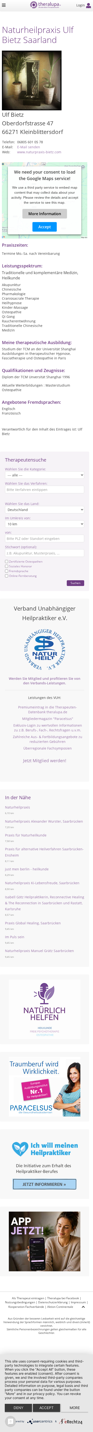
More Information (44, 213)
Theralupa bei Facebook (63, 1298)
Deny (18, 1407)
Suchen (75, 583)
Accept (44, 226)
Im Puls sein (14, 937)
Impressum (78, 1302)
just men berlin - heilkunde (27, 869)
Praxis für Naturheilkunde (25, 835)
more (75, 1407)
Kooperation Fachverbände (26, 1307)
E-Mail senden (28, 147)
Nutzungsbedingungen (20, 1302)
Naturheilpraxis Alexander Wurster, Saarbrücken (44, 821)
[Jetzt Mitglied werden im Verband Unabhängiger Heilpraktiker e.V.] (44, 649)
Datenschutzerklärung (53, 1302)
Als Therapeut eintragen (28, 1298)
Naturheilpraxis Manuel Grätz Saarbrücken (39, 950)
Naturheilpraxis (17, 807)
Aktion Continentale (60, 1307)
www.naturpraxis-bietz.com (39, 152)
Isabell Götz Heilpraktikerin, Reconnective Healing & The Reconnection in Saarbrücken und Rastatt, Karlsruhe (44, 903)
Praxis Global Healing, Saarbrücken (33, 923)
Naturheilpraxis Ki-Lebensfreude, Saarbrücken (42, 883)
